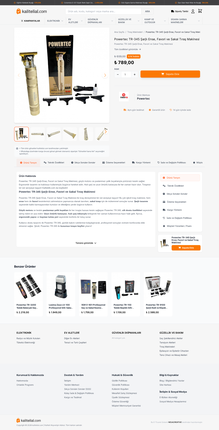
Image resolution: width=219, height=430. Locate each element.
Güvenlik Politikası (120, 385)
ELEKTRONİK (53, 21)
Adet (116, 69)
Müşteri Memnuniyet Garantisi (126, 405)
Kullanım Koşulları (120, 389)
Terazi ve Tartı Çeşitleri (75, 342)
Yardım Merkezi (71, 385)
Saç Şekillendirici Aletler (171, 338)
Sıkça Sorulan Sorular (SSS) (77, 389)
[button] (105, 75)
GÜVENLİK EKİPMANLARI (95, 21)
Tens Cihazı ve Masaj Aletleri (173, 355)
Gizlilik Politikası (119, 380)
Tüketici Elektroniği (26, 342)
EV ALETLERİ (73, 21)
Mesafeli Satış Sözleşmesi (124, 393)
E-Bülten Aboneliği (168, 397)
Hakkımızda (22, 380)
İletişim (67, 380)
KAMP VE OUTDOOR (150, 21)
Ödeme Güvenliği (120, 401)
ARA (147, 11)
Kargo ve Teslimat (73, 397)
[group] (21, 134)
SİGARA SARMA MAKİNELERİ (179, 21)
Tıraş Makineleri (167, 346)
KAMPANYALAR (32, 21)
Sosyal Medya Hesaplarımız (173, 401)
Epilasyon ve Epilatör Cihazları (174, 351)
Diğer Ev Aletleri (72, 338)
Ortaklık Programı (25, 385)
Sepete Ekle (188, 247)
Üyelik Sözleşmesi (120, 397)
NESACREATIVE (175, 422)
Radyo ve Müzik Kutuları (28, 338)
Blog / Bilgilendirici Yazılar (172, 380)
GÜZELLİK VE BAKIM (124, 21)
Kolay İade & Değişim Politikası (79, 393)
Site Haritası (165, 385)
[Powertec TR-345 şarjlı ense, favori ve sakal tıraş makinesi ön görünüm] (62, 75)
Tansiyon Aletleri (167, 342)
